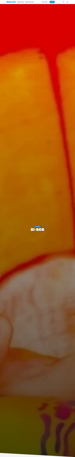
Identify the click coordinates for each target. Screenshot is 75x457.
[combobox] (45, 2)
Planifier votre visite (29, 2)
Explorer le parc (21, 2)
